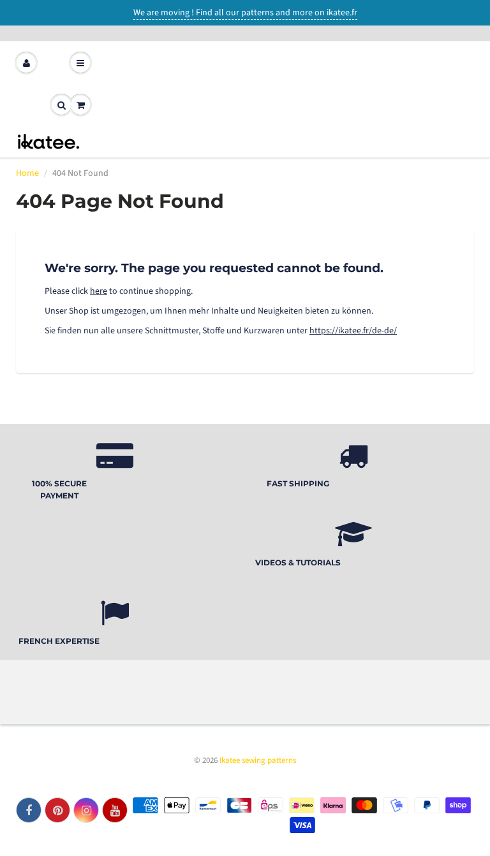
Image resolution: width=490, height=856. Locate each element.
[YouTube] (115, 810)
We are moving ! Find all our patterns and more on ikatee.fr (245, 12)
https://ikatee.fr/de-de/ (353, 330)
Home (27, 173)
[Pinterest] (57, 810)
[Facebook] (28, 810)
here (98, 291)
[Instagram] (86, 810)
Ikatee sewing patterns (257, 760)
